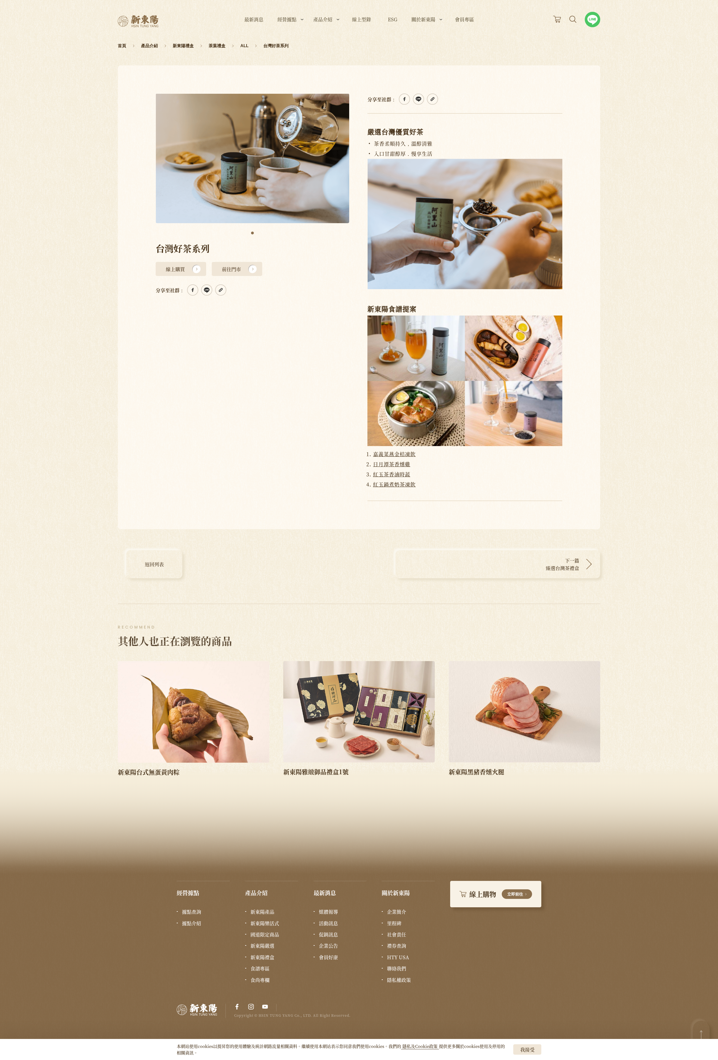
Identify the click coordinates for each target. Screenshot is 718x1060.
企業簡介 (396, 912)
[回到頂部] (701, 1035)
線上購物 (496, 894)
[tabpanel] (252, 158)
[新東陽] (201, 1011)
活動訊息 (328, 923)
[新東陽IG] (251, 1006)
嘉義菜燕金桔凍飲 (394, 454)
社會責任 (396, 934)
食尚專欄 (260, 980)
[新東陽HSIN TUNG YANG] (138, 21)
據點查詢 (191, 912)
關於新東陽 (423, 20)
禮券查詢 (396, 946)
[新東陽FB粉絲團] (237, 1006)
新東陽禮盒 (262, 957)
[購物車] (557, 19)
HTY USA (398, 957)
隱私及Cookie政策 (420, 1046)
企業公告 (328, 946)
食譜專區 (260, 968)
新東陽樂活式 (264, 923)
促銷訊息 (328, 934)
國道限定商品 (264, 934)
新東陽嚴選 (262, 946)
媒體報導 (328, 912)
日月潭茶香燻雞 (391, 464)
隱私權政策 (399, 980)
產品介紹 (322, 20)
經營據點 (286, 20)
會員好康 (328, 957)
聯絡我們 (396, 968)
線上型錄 (361, 20)
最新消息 (253, 20)
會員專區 (464, 20)
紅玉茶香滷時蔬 (391, 474)
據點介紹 (191, 923)
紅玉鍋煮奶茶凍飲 (394, 484)
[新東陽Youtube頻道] (265, 1006)
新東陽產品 (262, 912)
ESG (392, 20)
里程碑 (394, 923)
